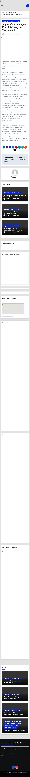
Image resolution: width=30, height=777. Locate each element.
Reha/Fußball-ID (9, 725)
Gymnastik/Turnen (16, 723)
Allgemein (5, 21)
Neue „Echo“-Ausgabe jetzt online (14, 730)
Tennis (12, 226)
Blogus (23, 772)
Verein (17, 21)
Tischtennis (8, 727)
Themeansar (15, 774)
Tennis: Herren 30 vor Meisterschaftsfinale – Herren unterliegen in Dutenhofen (12, 230)
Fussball (12, 21)
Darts (12, 209)
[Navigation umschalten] (2, 6)
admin (8, 34)
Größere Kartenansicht (7, 316)
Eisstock (18, 721)
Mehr (2, 758)
